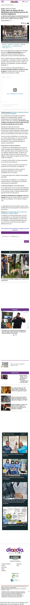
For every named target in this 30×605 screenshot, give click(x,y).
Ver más (23, 432)
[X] (17, 551)
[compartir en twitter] (24, 23)
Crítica (3, 564)
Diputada (23, 44)
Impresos (19, 562)
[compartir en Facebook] (22, 23)
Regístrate (15, 558)
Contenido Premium (16, 252)
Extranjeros (17, 44)
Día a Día (4, 566)
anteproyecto (5, 47)
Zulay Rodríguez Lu (7, 46)
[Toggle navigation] (2, 1)
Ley (10, 47)
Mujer (3, 567)
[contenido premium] (15, 555)
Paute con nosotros (15, 559)
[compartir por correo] (28, 23)
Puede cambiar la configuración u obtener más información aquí (12, 595)
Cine (18, 564)
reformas (4, 44)
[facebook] (15, 551)
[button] (3, 323)
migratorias (10, 44)
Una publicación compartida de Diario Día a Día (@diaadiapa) (16, 109)
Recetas (4, 569)
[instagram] (21, 551)
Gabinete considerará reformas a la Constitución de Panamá (15, 113)
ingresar (26, 1)
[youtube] (19, 551)
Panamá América (6, 562)
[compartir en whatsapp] (26, 23)
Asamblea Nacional (17, 46)
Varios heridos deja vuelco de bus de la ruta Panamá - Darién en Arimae (14, 212)
